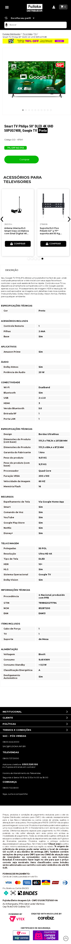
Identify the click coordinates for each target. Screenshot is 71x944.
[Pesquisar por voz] (6, 25)
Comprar (24, 159)
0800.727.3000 (11, 758)
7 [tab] (41, 110)
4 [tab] (32, 110)
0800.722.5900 (11, 787)
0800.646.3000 (11, 742)
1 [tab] (22, 110)
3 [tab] (29, 110)
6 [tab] (38, 110)
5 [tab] (35, 110)
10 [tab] (50, 110)
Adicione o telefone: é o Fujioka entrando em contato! (20, 765)
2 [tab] (26, 110)
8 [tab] (44, 110)
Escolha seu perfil (21, 18)
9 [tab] (47, 110)
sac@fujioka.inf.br (14, 746)
